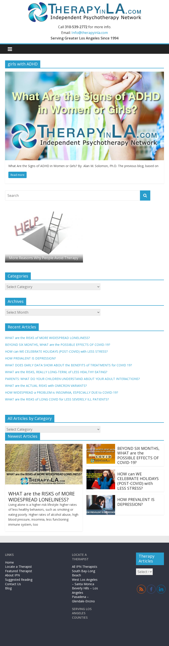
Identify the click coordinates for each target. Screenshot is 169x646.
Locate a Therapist (18, 566)
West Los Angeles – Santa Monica (84, 581)
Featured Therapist (18, 571)
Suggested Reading (18, 579)
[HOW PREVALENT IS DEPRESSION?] (100, 497)
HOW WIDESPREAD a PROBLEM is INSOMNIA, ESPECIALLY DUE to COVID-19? (61, 392)
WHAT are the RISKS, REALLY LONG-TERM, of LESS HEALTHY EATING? (56, 372)
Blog (8, 588)
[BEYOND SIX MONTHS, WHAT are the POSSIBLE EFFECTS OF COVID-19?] (100, 446)
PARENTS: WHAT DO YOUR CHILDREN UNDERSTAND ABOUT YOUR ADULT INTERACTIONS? (72, 379)
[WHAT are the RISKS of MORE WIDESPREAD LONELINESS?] (44, 446)
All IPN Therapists (84, 566)
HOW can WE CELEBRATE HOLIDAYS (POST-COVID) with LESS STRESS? (56, 351)
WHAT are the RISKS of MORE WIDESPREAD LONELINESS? (47, 338)
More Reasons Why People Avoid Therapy (43, 257)
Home (9, 562)
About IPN (12, 575)
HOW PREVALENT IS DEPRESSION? (30, 358)
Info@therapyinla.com (90, 32)
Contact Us (13, 584)
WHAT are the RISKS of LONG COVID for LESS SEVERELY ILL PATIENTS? (57, 399)
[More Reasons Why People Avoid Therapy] (44, 211)
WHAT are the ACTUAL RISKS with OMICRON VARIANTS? (46, 386)
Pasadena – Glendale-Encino (83, 599)
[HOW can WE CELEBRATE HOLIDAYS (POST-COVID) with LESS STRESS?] (100, 472)
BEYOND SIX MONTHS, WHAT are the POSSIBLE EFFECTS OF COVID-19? (57, 345)
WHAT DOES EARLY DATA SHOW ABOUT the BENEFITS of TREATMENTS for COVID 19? (68, 365)
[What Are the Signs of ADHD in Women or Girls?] (84, 74)
